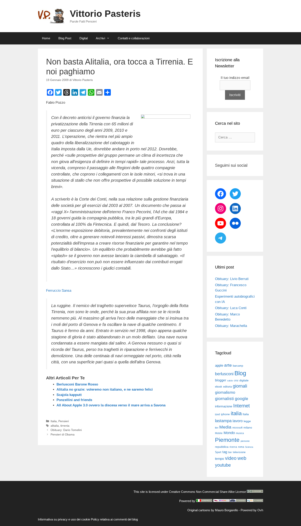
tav (230, 452)
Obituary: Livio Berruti (232, 279)
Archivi (100, 38)
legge (247, 421)
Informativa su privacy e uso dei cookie (64, 519)
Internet (241, 405)
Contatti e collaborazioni (133, 38)
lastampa (223, 420)
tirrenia (64, 425)
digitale (244, 380)
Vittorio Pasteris (105, 13)
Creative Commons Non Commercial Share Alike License (207, 491)
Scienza (249, 447)
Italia (54, 421)
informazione (223, 406)
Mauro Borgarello (226, 510)
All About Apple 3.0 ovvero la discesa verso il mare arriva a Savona (111, 405)
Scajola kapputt (69, 395)
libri (216, 427)
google (241, 398)
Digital (83, 38)
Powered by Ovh (252, 510)
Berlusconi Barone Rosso (77, 384)
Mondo (229, 433)
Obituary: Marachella (231, 326)
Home (46, 38)
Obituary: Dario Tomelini (66, 430)
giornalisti (224, 398)
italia (236, 413)
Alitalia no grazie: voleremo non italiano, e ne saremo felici (105, 389)
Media (225, 427)
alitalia (55, 425)
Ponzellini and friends (74, 400)
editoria (227, 386)
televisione (239, 452)
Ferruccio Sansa (58, 290)
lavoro (238, 421)
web (242, 458)
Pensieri (63, 421)
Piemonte (227, 440)
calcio (230, 380)
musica (240, 433)
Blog (240, 373)
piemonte (245, 441)
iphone (225, 414)
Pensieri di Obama (63, 434)
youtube (223, 465)
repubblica (222, 446)
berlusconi (224, 374)
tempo (219, 458)
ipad (217, 414)
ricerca (233, 447)
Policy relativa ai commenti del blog (114, 519)
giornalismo (225, 392)
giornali (240, 386)
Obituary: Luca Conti (231, 308)
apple (219, 365)
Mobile (219, 433)
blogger (220, 380)
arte (228, 365)
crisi (236, 380)
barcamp (238, 365)
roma (241, 446)
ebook (218, 386)
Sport (218, 452)
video (230, 458)
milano (247, 427)
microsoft (237, 427)
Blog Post (64, 38)
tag (224, 452)
